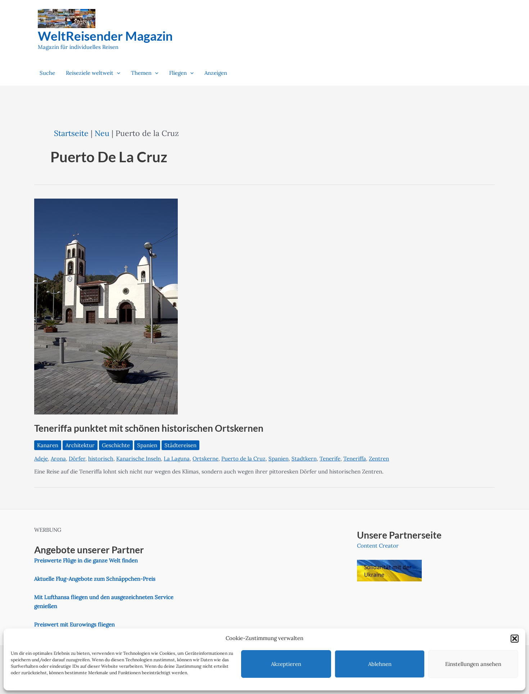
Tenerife (330, 458)
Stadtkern (304, 458)
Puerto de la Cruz (243, 458)
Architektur (80, 445)
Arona (58, 458)
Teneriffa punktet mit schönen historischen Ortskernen (148, 428)
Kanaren (47, 445)
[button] (514, 638)
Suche (47, 72)
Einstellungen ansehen (473, 664)
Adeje (41, 458)
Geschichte (116, 445)
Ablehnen (380, 664)
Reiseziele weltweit (89, 72)
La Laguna (177, 458)
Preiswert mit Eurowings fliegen (74, 624)
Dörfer (77, 458)
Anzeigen (215, 72)
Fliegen (178, 72)
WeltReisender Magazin (105, 35)
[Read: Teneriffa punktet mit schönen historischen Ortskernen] (106, 305)
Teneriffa (354, 458)
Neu (102, 133)
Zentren (379, 458)
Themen (141, 72)
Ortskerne (205, 458)
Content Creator (378, 545)
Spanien (147, 445)
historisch (100, 458)
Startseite (71, 133)
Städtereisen (180, 445)
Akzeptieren (286, 664)
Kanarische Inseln (138, 458)
